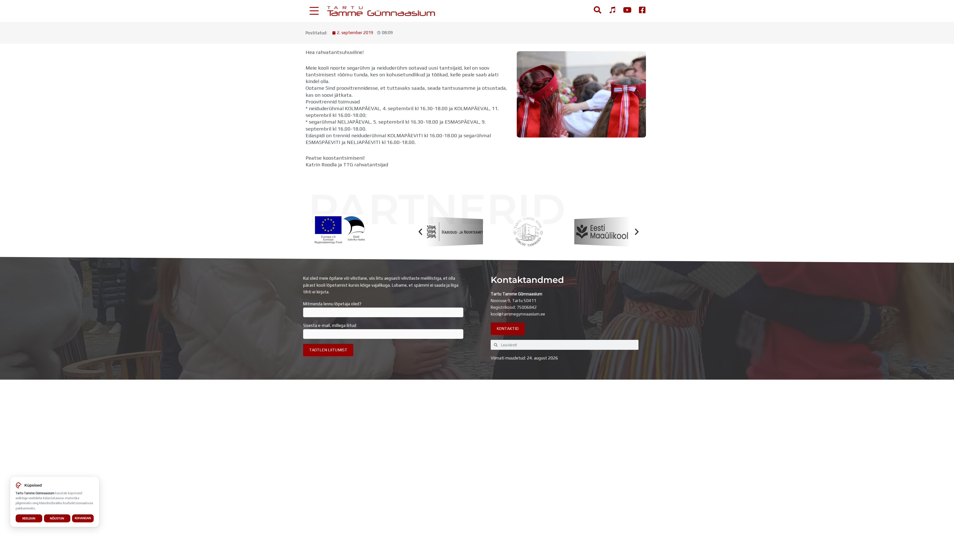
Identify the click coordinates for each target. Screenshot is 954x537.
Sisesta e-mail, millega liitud (329, 325)
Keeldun (28, 518)
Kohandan (83, 518)
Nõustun (57, 518)
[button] (420, 231)
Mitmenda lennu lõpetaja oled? (332, 303)
